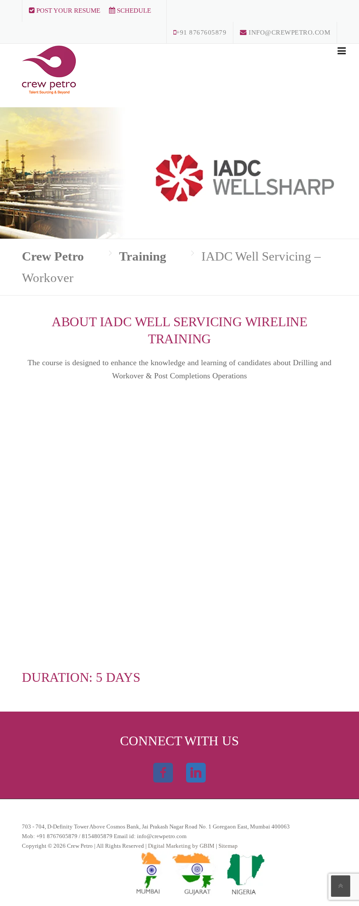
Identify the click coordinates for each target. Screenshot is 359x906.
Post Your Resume (67, 10)
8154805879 (97, 836)
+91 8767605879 (201, 32)
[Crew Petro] (49, 68)
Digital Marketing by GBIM (182, 846)
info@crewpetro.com (289, 32)
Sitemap (228, 846)
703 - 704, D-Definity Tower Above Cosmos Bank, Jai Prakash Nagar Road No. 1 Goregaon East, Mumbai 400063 (156, 826)
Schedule (133, 10)
